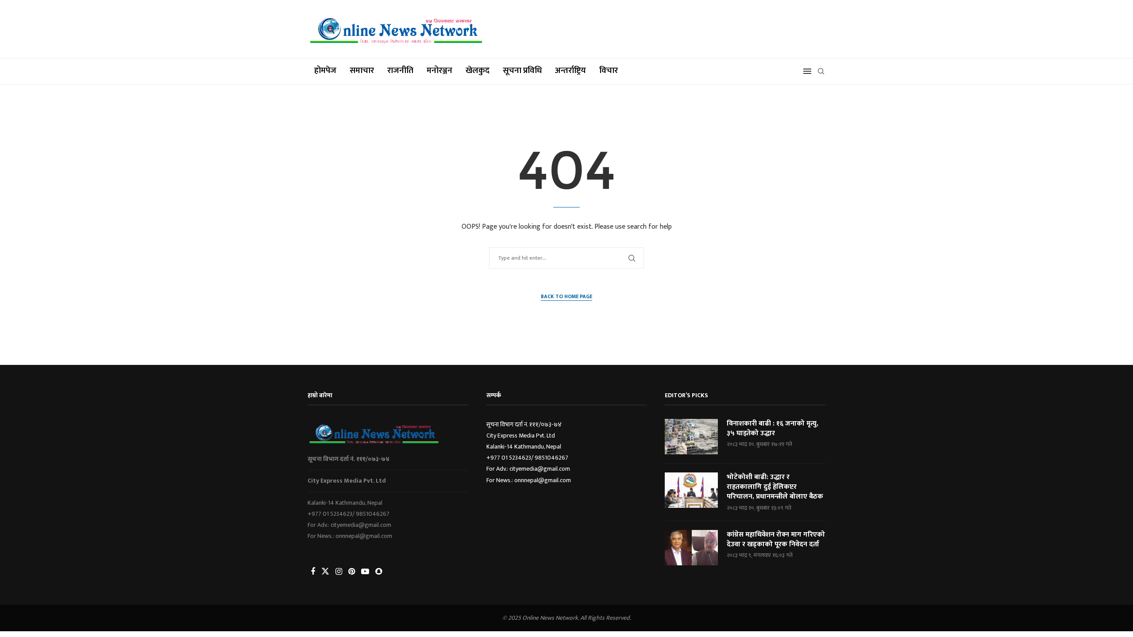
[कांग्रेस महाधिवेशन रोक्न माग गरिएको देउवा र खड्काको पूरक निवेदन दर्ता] (691, 547)
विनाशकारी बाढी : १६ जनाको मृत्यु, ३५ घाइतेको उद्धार (772, 429)
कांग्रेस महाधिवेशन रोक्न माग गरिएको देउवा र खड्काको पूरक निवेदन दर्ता (776, 540)
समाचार (362, 70)
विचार (608, 70)
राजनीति (400, 70)
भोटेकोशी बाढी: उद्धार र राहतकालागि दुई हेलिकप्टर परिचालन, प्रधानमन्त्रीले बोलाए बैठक (775, 487)
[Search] (821, 71)
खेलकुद (477, 70)
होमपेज (325, 70)
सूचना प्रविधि (522, 70)
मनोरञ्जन (439, 70)
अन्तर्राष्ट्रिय (570, 70)
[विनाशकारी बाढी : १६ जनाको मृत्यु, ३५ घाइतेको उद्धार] (691, 436)
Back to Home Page (566, 296)
